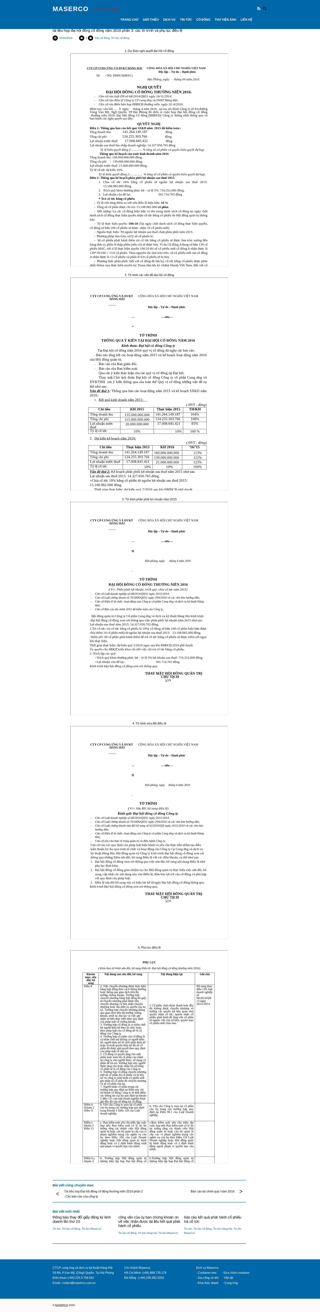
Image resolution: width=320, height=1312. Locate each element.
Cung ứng (231, 1282)
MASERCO (61, 1305)
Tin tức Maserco (91, 1228)
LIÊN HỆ (246, 19)
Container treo (207, 1272)
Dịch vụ (169, 19)
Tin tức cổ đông (120, 37)
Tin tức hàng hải (147, 1232)
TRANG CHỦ (129, 19)
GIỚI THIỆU (151, 19)
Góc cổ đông (102, 37)
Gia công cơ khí (208, 1277)
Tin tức (186, 19)
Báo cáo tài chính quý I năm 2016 (212, 1191)
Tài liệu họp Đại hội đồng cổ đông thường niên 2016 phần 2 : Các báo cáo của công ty (103, 1194)
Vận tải (228, 1277)
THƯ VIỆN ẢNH (225, 19)
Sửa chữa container (236, 1272)
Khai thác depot (208, 1282)
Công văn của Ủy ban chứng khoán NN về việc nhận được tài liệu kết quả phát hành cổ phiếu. (149, 1221)
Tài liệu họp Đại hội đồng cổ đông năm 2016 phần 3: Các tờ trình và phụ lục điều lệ (117, 30)
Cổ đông (203, 19)
